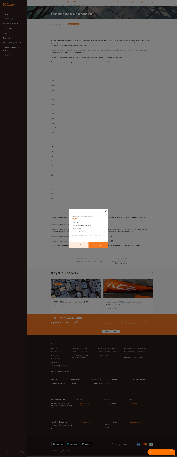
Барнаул (75, 218)
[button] (161, 452)
